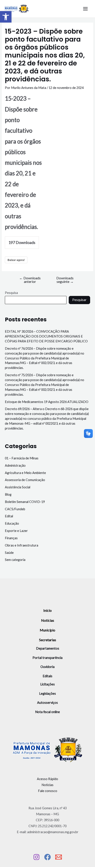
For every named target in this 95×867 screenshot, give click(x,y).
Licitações (47, 684)
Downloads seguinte (65, 279)
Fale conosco (47, 791)
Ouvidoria (47, 667)
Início (47, 610)
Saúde (9, 552)
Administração (15, 465)
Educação (12, 523)
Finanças (11, 538)
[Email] (58, 857)
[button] (5, 17)
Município (47, 630)
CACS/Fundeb (15, 509)
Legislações (47, 693)
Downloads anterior (30, 279)
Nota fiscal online (47, 712)
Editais (47, 676)
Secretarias (47, 640)
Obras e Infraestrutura (21, 545)
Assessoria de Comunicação (25, 480)
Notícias (47, 620)
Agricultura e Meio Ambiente (25, 473)
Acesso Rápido (47, 779)
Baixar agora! (16, 260)
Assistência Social (17, 487)
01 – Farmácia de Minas (21, 458)
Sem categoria (15, 560)
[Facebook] (47, 857)
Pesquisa (11, 293)
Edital (9, 516)
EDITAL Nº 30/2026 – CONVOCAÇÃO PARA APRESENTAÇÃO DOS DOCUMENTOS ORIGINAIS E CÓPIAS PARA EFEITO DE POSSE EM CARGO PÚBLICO (46, 336)
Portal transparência (47, 658)
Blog (8, 494)
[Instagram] (36, 857)
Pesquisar (79, 300)
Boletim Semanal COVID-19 (25, 502)
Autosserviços (47, 702)
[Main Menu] (85, 9)
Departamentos (47, 648)
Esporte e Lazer (16, 531)
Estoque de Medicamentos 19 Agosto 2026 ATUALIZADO (46, 402)
